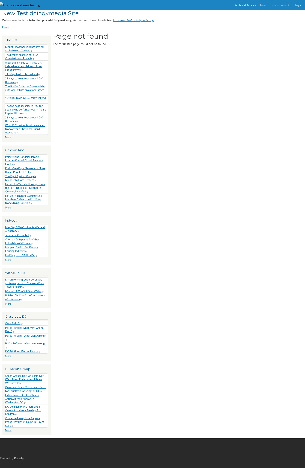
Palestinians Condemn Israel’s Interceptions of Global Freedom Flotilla (24, 160)
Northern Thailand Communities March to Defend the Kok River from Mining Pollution (23, 199)
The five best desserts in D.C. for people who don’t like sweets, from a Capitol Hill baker (25, 109)
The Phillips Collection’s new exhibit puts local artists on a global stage (25, 88)
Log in (298, 5)
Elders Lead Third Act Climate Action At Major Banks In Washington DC (22, 399)
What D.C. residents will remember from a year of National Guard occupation (25, 129)
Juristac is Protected (17, 235)
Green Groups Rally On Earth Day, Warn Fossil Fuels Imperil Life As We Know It (24, 379)
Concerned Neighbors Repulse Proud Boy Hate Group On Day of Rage (24, 422)
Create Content (280, 5)
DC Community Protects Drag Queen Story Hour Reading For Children (23, 410)
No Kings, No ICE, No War (20, 255)
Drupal (18, 458)
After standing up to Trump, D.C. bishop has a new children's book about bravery (23, 66)
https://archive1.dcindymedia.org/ (133, 20)
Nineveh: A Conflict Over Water (23, 291)
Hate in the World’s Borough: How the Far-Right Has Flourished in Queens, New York (25, 188)
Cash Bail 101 (12, 323)
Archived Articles (245, 5)
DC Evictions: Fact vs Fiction (21, 351)
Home (262, 5)
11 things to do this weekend (21, 74)
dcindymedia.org (26, 5)
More (8, 137)
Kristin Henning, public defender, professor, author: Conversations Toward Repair (24, 283)
